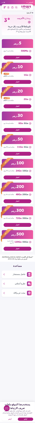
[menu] (5, 7)
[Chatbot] (6, 408)
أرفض (10, 419)
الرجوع (29, 13)
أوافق (25, 419)
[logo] (26, 7)
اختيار (17, 57)
